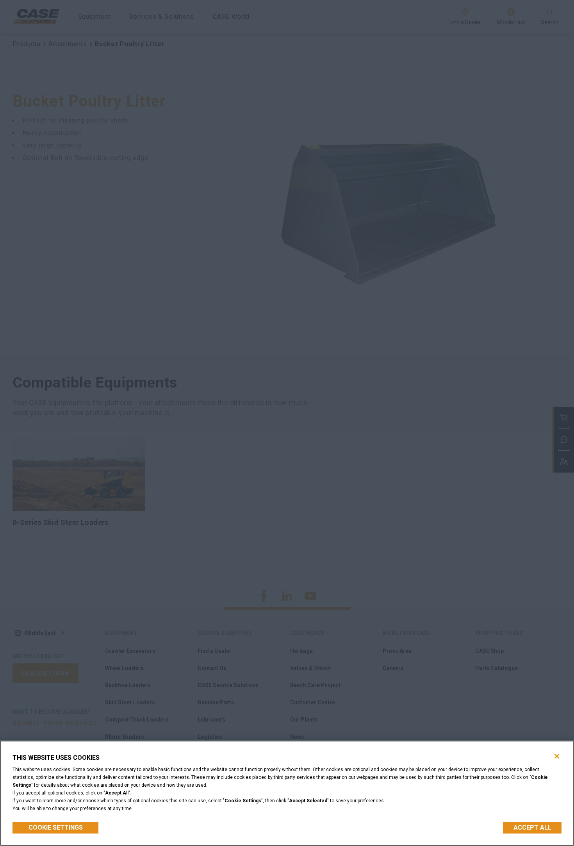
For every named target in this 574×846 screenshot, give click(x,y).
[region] (287, 793)
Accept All (532, 827)
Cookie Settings (56, 827)
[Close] (557, 756)
